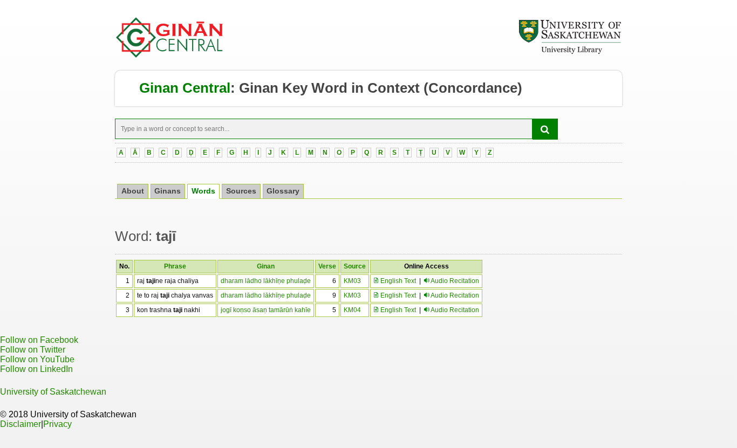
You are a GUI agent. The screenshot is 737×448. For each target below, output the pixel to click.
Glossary (283, 191)
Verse (327, 266)
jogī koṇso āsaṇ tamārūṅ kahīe (266, 310)
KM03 (352, 281)
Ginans (167, 191)
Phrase (175, 266)
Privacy (57, 424)
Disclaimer (20, 424)
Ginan (266, 266)
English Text (397, 281)
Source (355, 266)
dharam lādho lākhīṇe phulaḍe (266, 281)
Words (203, 191)
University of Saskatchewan (53, 391)
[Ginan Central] (170, 55)
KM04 (352, 310)
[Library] (569, 52)
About (132, 191)
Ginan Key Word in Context (329, 87)
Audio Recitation (455, 281)
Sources (241, 191)
